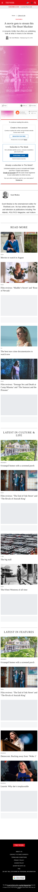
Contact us (19, 180)
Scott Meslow (15, 38)
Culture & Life (21, 15)
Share (5, 105)
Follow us (25, 105)
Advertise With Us (19, 866)
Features (19, 19)
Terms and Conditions (19, 857)
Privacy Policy (19, 860)
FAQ (19, 868)
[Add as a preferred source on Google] (19, 878)
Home (13, 15)
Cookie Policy (19, 863)
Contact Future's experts (19, 854)
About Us (19, 851)
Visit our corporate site (25, 885)
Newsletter (33, 105)
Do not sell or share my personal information (19, 871)
